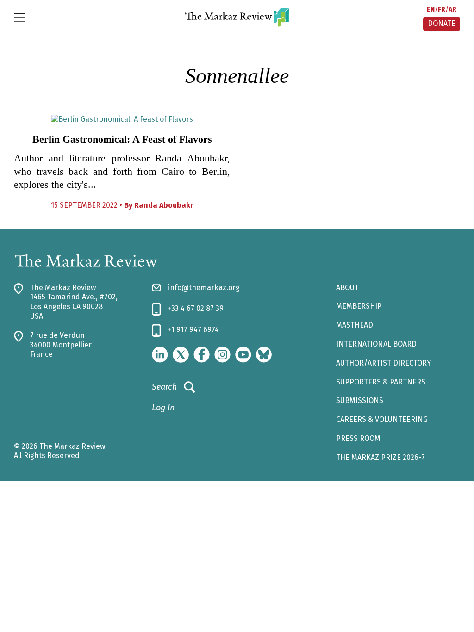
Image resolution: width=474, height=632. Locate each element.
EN (431, 9)
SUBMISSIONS (359, 400)
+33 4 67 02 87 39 (196, 308)
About (347, 287)
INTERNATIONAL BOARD (376, 344)
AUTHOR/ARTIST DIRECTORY (383, 363)
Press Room (358, 438)
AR (452, 9)
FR (441, 9)
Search (164, 387)
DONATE (441, 23)
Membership (359, 306)
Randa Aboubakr (163, 205)
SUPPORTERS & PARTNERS (380, 382)
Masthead (354, 325)
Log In (163, 408)
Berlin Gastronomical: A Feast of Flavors (122, 139)
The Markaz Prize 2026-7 (380, 457)
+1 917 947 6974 (193, 329)
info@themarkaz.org (204, 287)
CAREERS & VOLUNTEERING (382, 419)
